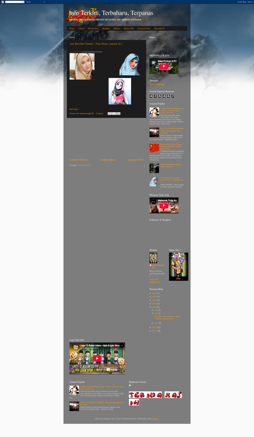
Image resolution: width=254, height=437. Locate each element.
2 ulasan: (100, 113)
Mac (157, 323)
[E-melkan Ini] (109, 113)
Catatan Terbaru (78, 159)
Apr (156, 313)
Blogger (155, 419)
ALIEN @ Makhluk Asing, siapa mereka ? (170, 166)
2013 (154, 327)
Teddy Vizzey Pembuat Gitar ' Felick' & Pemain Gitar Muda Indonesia (172, 110)
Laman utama (107, 159)
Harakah (106, 28)
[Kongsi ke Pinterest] (119, 113)
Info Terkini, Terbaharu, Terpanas (111, 12)
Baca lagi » (74, 109)
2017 (154, 297)
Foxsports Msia (144, 28)
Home (71, 28)
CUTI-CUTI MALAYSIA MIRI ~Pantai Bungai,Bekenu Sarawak (172, 131)
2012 (154, 331)
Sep (156, 310)
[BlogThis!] (111, 113)
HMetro (117, 28)
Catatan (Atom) (84, 165)
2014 (154, 307)
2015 (154, 304)
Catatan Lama (135, 159)
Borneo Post (93, 28)
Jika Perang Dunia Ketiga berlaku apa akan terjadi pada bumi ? (171, 146)
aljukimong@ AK (158, 266)
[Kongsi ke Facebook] (116, 113)
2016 (154, 300)
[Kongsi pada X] (114, 113)
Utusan (81, 28)
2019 (154, 293)
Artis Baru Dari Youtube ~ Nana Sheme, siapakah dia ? (96, 43)
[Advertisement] (106, 138)
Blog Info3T (159, 28)
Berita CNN (129, 28)
